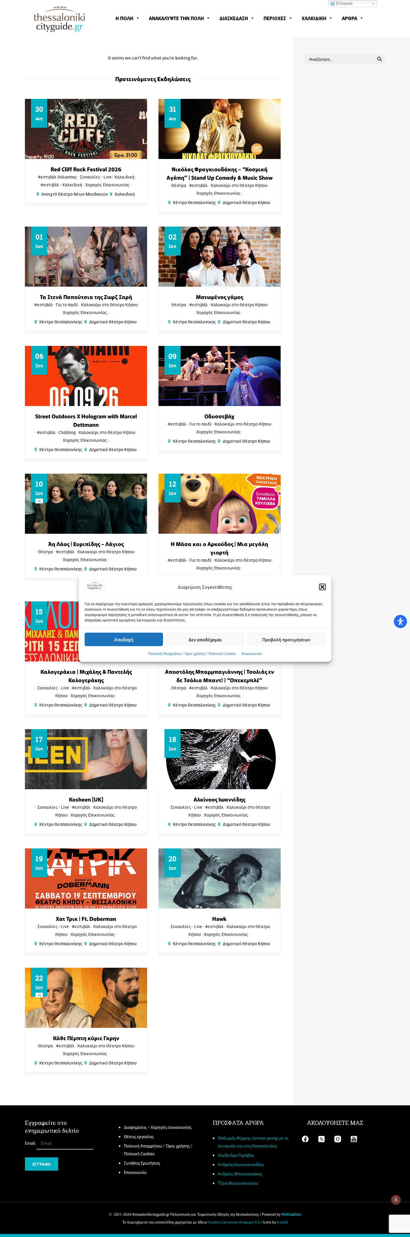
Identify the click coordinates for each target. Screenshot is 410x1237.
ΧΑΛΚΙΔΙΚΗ (314, 18)
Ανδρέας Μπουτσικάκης (240, 1174)
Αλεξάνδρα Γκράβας (236, 1155)
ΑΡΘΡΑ (349, 18)
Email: (30, 1143)
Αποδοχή (123, 639)
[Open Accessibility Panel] (400, 621)
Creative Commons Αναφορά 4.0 (234, 1221)
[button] (322, 587)
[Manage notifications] (396, 1200)
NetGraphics (291, 1214)
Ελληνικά (344, 3)
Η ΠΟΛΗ (124, 18)
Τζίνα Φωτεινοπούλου (238, 1183)
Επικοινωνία (252, 653)
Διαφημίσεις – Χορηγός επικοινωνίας (157, 1127)
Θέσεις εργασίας (139, 1136)
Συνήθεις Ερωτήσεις (142, 1163)
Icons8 (282, 1221)
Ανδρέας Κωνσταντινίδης (241, 1164)
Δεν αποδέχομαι (205, 639)
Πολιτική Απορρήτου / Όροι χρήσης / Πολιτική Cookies (192, 653)
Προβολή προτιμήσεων (286, 639)
